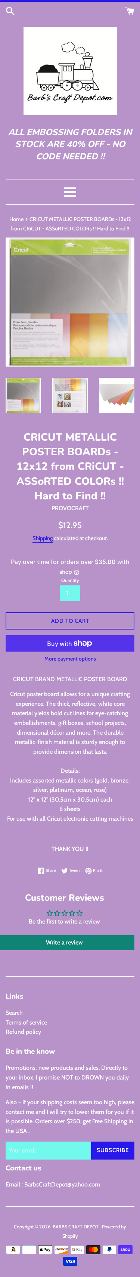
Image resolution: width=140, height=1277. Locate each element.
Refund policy (23, 1031)
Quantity (70, 580)
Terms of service (26, 1022)
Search (14, 1012)
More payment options (70, 658)
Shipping (42, 538)
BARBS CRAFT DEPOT (76, 1226)
